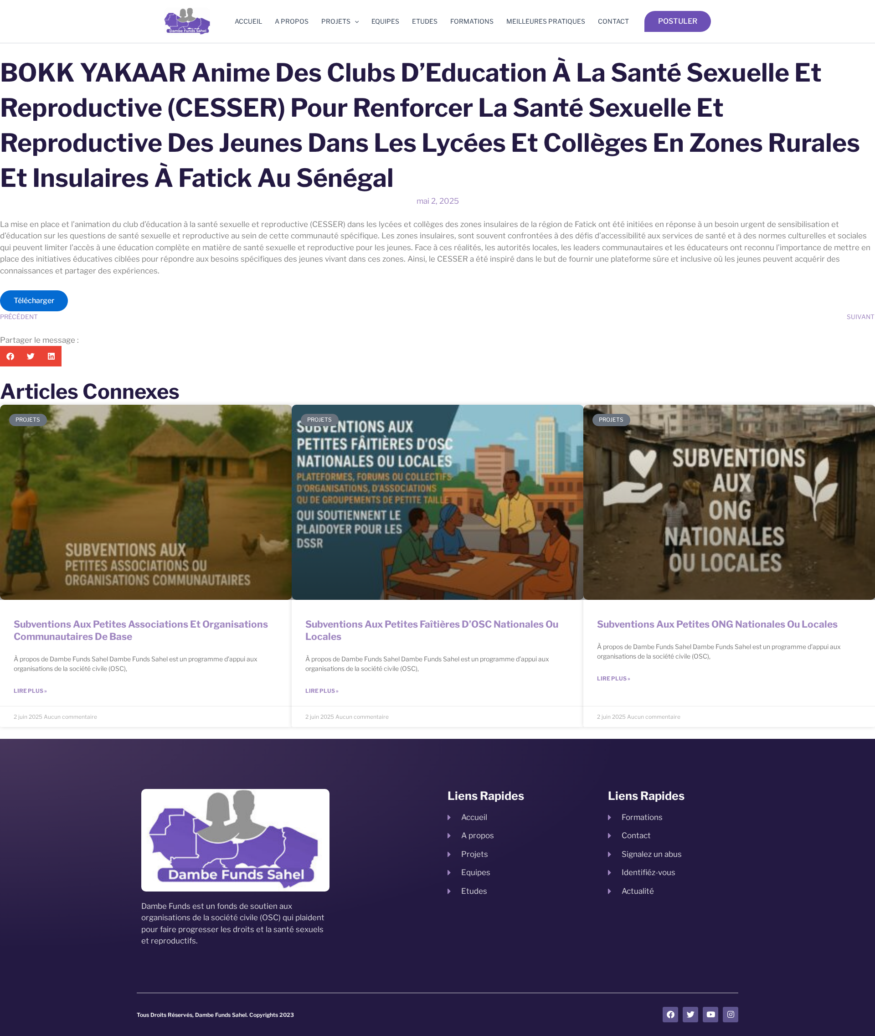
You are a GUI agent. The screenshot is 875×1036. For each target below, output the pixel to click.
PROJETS (335, 21)
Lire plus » (30, 690)
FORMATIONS (472, 21)
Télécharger (34, 300)
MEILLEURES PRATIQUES (545, 21)
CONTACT (613, 21)
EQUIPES (385, 21)
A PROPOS (292, 21)
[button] (354, 21)
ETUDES (425, 21)
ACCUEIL (248, 21)
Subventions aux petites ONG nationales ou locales (717, 624)
